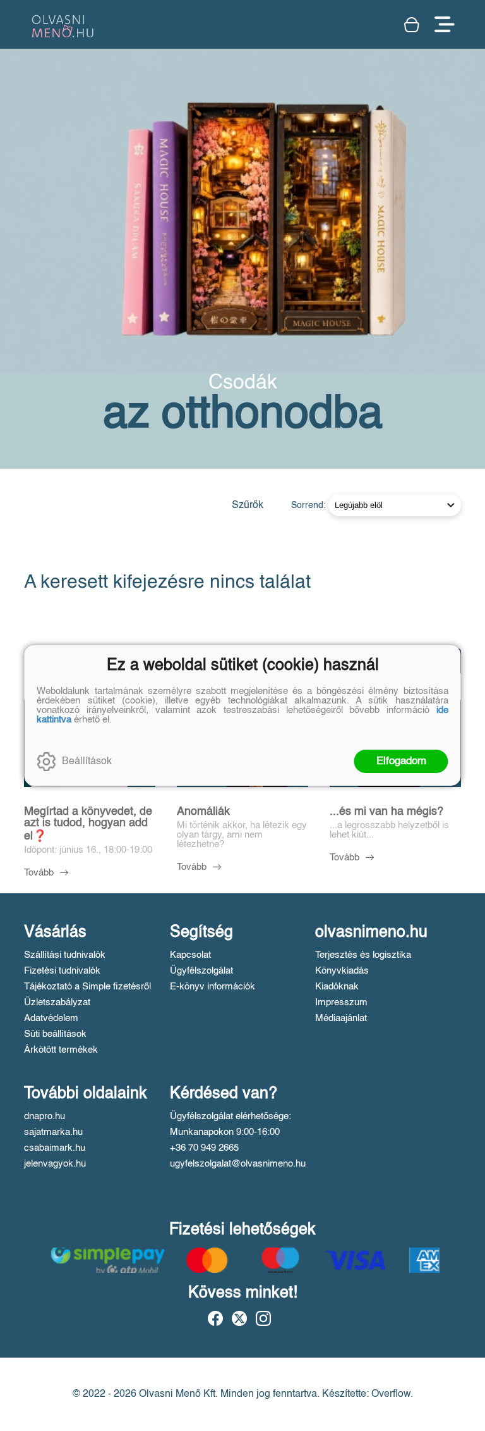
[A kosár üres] (413, 24)
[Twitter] (239, 1318)
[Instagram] (263, 1318)
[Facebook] (215, 1318)
